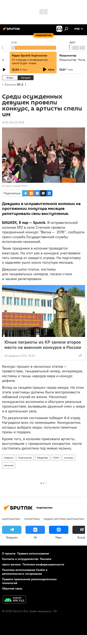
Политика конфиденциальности (43, 564)
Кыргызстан (25, 457)
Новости (8, 457)
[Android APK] (14, 599)
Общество (42, 457)
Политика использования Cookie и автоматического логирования (24, 572)
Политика (32, 519)
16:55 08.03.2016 (13, 122)
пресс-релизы (11, 564)
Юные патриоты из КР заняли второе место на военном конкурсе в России (42, 344)
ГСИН (56, 457)
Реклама (45, 559)
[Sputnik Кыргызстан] (12, 30)
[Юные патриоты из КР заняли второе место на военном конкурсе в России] (43, 311)
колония (8, 465)
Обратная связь (12, 588)
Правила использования (33, 553)
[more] (80, 355)
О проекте (9, 553)
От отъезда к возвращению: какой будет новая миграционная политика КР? (30, 63)
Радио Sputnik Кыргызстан (29, 55)
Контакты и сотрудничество (20, 559)
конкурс (68, 457)
